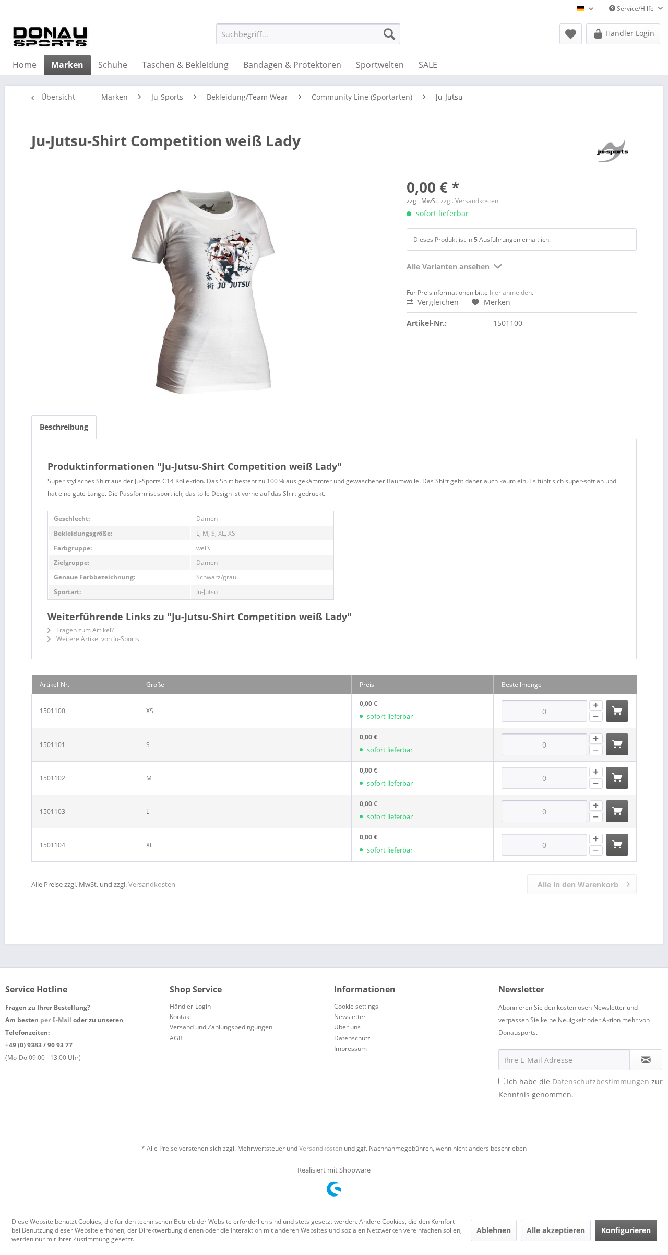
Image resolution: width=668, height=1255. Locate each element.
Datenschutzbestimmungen (600, 1081)
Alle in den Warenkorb (578, 885)
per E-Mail (55, 1019)
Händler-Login (190, 1006)
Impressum (350, 1048)
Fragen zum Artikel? (84, 629)
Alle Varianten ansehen (448, 266)
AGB (176, 1038)
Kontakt (181, 1016)
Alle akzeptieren (556, 1230)
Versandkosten (151, 884)
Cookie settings (356, 1006)
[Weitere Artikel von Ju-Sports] (613, 151)
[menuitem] (308, 33)
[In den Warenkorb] (617, 711)
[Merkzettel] (570, 33)
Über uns (347, 1027)
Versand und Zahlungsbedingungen (221, 1027)
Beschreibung (64, 427)
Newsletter (350, 1016)
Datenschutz (352, 1038)
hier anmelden (511, 292)
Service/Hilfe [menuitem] (635, 8)
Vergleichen (437, 302)
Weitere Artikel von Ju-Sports (97, 638)
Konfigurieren (626, 1230)
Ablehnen (493, 1230)
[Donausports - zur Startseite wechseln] (50, 36)
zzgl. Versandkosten (469, 200)
